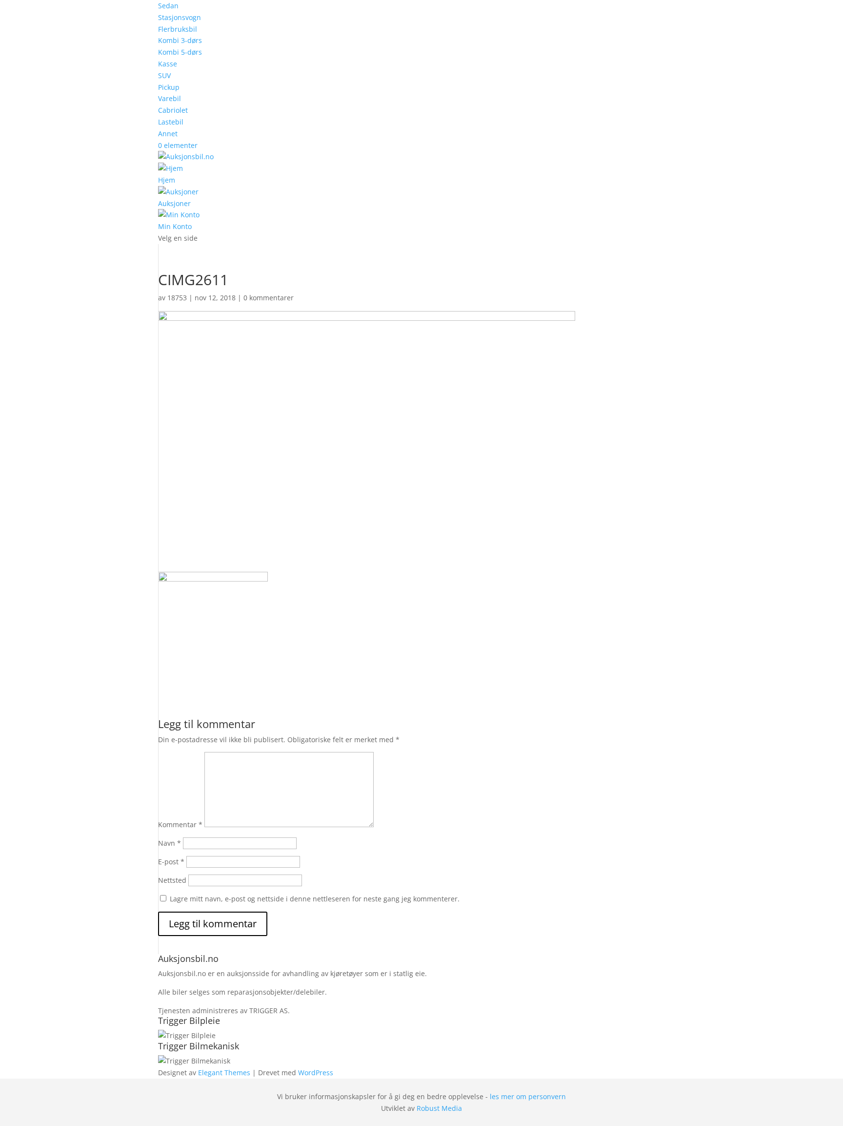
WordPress (315, 1072)
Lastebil (170, 121)
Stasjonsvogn (179, 17)
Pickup (169, 87)
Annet (168, 133)
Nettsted (172, 880)
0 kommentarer (268, 297)
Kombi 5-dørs (180, 52)
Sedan (168, 5)
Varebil (169, 98)
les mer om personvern (528, 1096)
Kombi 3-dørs (180, 40)
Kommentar (180, 824)
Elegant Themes (224, 1072)
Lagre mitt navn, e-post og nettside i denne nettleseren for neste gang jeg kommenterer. (315, 898)
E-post (171, 861)
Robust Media (439, 1108)
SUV (164, 75)
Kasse (167, 63)
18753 (177, 297)
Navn (169, 843)
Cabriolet (173, 110)
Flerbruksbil (177, 29)
